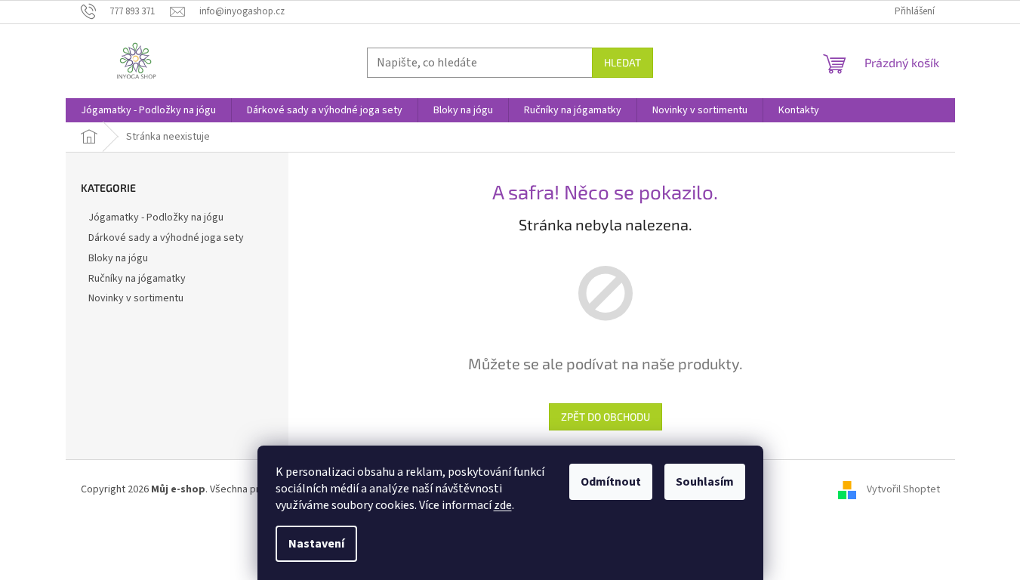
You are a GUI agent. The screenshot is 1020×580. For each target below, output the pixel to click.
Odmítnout (611, 482)
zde (503, 505)
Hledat (622, 62)
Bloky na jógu (118, 258)
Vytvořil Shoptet (903, 489)
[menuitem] (148, 110)
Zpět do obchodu (605, 416)
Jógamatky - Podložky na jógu (155, 217)
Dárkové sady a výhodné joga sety (166, 237)
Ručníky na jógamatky (137, 278)
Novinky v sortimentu (135, 298)
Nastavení (316, 543)
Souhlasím (705, 482)
